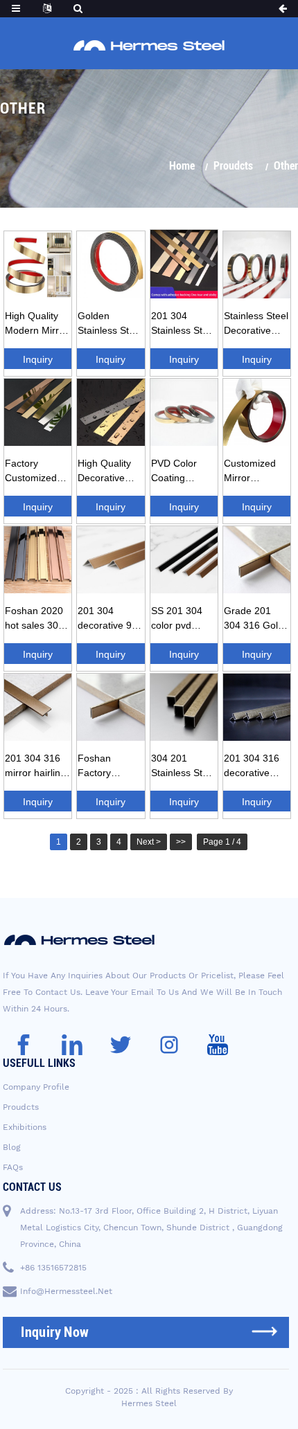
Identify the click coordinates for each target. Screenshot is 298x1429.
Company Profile (36, 1087)
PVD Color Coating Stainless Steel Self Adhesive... (183, 473)
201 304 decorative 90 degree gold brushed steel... (107, 620)
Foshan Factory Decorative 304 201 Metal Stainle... (109, 768)
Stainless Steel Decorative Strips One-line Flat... (256, 325)
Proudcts (233, 165)
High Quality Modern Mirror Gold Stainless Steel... (36, 325)
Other (286, 165)
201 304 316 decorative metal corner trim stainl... (251, 768)
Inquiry (38, 359)
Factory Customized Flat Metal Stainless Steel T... (37, 473)
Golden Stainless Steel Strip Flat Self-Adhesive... (110, 325)
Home (182, 165)
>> (181, 842)
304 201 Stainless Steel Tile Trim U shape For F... (183, 768)
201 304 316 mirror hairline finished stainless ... (35, 768)
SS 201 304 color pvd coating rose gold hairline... (182, 620)
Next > (149, 842)
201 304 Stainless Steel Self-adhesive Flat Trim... (183, 325)
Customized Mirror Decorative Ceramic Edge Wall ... (255, 473)
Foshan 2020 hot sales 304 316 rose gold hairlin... (35, 620)
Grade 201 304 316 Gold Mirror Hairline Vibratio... (255, 620)
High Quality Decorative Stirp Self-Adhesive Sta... (110, 473)
